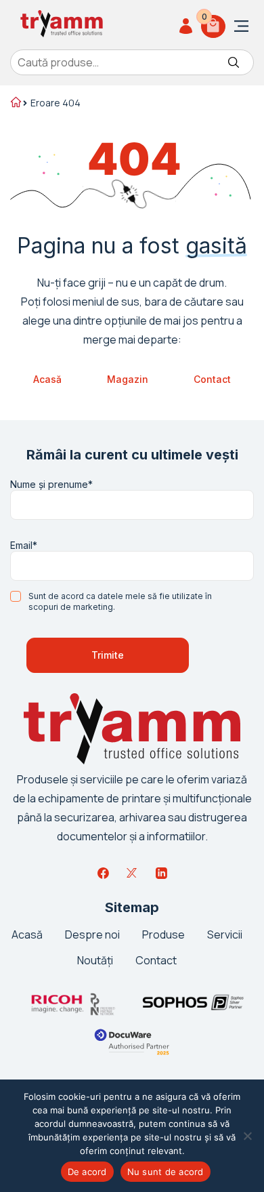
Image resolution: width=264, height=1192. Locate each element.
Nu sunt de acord (165, 1171)
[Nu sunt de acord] (247, 1136)
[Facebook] (102, 872)
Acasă (47, 379)
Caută (233, 62)
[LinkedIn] (161, 872)
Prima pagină (15, 103)
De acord (87, 1171)
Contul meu (188, 26)
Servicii (224, 934)
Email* (23, 545)
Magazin (127, 379)
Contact (212, 379)
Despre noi (92, 934)
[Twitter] (132, 872)
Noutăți (95, 960)
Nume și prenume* (51, 484)
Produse (163, 934)
